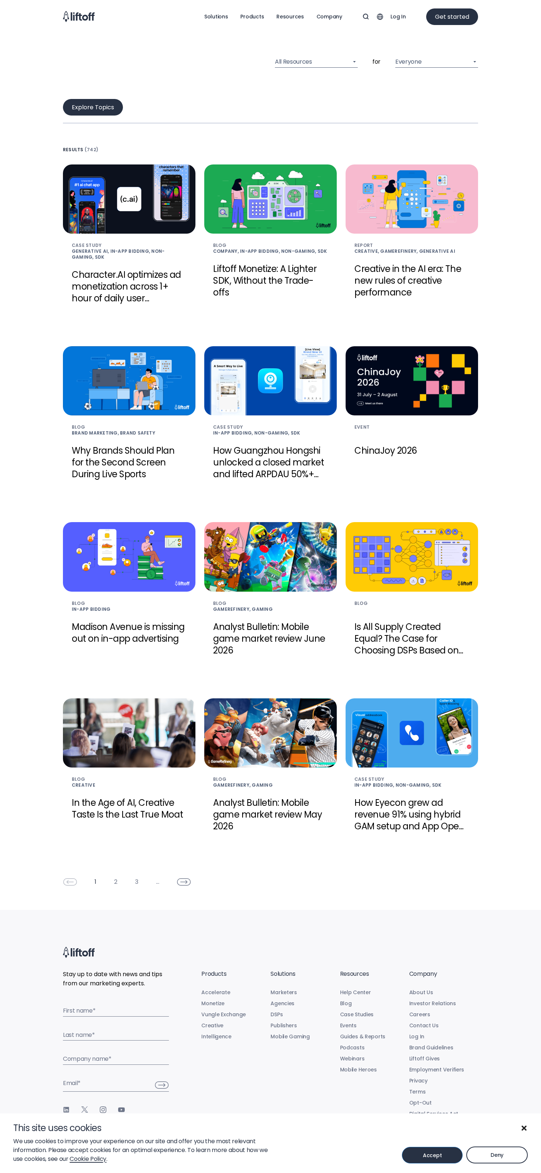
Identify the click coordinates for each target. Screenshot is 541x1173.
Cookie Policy (88, 1159)
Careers (419, 1014)
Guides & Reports (363, 1036)
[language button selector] (379, 16)
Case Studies (357, 1014)
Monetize (212, 1003)
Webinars (352, 1058)
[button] (524, 1128)
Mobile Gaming (290, 1036)
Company (329, 16)
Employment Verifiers (436, 1069)
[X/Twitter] (84, 1109)
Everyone (408, 61)
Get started (452, 17)
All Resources (293, 61)
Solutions (216, 16)
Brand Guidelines (431, 1047)
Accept (432, 1155)
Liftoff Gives (424, 1058)
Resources (290, 16)
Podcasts (352, 1047)
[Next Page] (184, 882)
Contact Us (424, 1025)
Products (252, 16)
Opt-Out (420, 1102)
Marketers (283, 992)
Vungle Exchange (223, 1014)
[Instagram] (103, 1109)
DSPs (276, 1014)
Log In (398, 16)
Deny (497, 1155)
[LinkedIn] (66, 1109)
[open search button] (366, 16)
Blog (346, 1003)
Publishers (283, 1025)
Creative (212, 1025)
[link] (70, 882)
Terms (417, 1091)
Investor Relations (432, 1003)
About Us (421, 992)
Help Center (355, 992)
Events (348, 1025)
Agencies (282, 1003)
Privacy (418, 1080)
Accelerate (215, 992)
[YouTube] (121, 1109)
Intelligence (216, 1036)
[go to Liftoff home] (79, 16)
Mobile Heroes (358, 1069)
